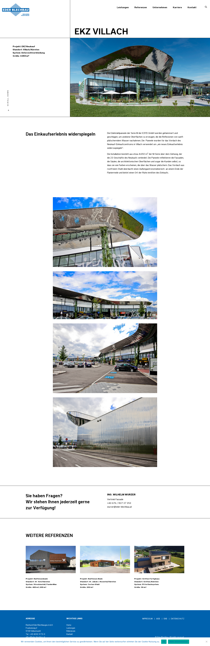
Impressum (147, 619)
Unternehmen (160, 7)
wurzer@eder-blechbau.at (119, 507)
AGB (158, 619)
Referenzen (140, 7)
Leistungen (123, 7)
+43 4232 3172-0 (37, 634)
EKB (165, 619)
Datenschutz (177, 619)
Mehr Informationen (178, 641)
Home (68, 625)
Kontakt (192, 7)
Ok (164, 641)
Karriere (177, 7)
